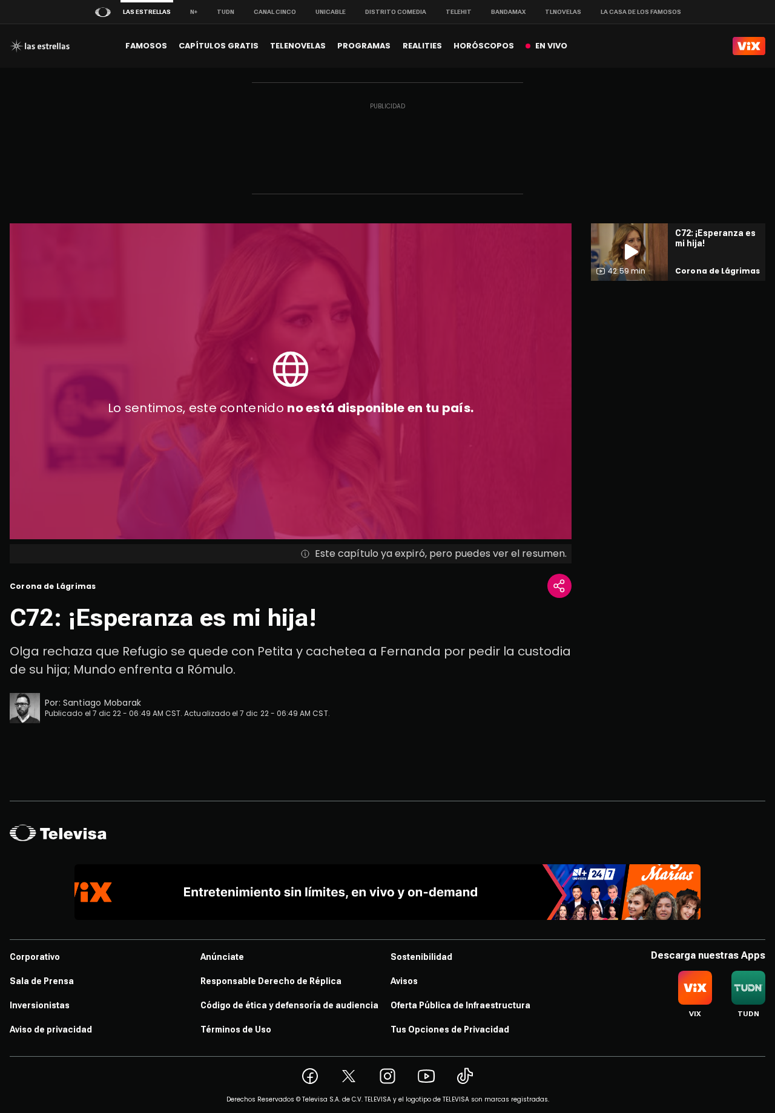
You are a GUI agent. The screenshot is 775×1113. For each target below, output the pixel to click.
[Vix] (749, 46)
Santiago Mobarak (102, 702)
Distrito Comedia (395, 11)
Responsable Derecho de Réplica (270, 981)
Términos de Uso (235, 1029)
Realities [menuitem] (422, 46)
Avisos (404, 981)
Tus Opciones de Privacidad (450, 1029)
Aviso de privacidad (51, 1029)
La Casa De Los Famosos (641, 11)
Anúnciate (222, 957)
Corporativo (35, 957)
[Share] (559, 586)
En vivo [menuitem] (551, 46)
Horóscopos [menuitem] (483, 46)
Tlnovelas (563, 11)
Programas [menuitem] (364, 46)
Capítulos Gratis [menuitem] (219, 46)
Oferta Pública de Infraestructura (460, 1005)
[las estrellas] (40, 46)
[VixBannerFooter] (387, 892)
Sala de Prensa (42, 981)
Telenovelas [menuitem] (298, 46)
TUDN (225, 11)
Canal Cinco (275, 11)
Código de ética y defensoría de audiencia (289, 1005)
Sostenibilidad (421, 957)
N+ (193, 11)
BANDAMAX (508, 11)
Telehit (459, 11)
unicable (330, 11)
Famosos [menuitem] (146, 46)
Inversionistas (40, 1005)
